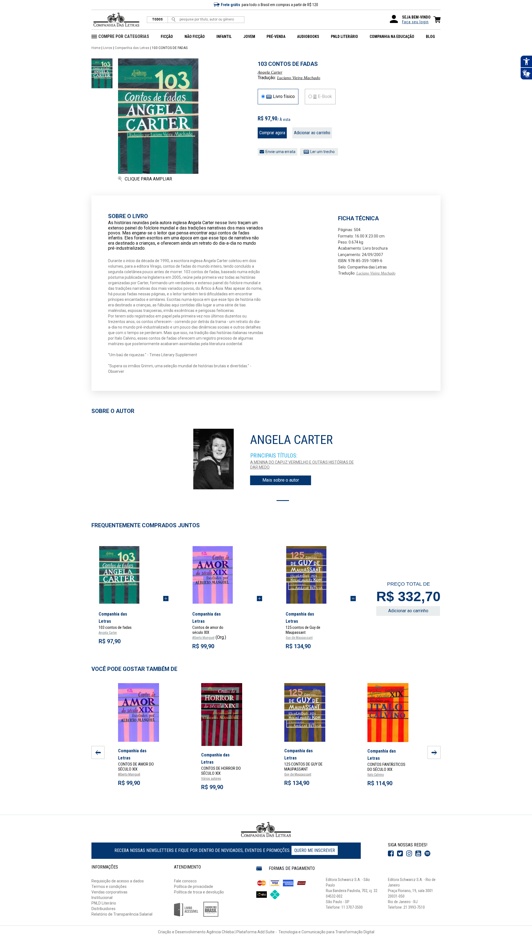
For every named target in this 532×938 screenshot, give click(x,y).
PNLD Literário (103, 903)
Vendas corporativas (109, 892)
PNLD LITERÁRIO (344, 36)
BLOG (430, 36)
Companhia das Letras (132, 48)
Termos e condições (109, 886)
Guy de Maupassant (299, 638)
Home (96, 48)
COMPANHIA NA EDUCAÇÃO (392, 36)
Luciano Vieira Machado (298, 78)
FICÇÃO (167, 36)
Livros (107, 48)
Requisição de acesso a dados (117, 881)
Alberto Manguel (203, 638)
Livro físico (284, 96)
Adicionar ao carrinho (312, 132)
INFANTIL (224, 36)
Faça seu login (415, 22)
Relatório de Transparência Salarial (121, 914)
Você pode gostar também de (134, 669)
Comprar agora (272, 132)
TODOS (157, 19)
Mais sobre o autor (280, 480)
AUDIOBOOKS (308, 36)
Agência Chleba (220, 932)
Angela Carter (270, 72)
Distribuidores (103, 908)
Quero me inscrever (314, 850)
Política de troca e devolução (199, 892)
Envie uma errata (280, 151)
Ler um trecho (322, 151)
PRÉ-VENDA (276, 36)
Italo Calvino (375, 775)
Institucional (101, 897)
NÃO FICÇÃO (195, 36)
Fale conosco (185, 881)
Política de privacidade (193, 886)
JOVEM (249, 36)
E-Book (325, 96)
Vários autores (211, 779)
